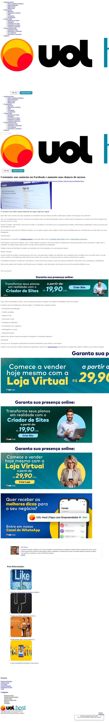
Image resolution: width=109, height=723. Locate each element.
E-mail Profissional (6, 686)
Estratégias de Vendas (13, 20)
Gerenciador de (76, 239)
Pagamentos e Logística (13, 25)
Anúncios (84, 239)
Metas (9, 14)
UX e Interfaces (11, 32)
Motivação (10, 11)
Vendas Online (8, 19)
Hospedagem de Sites (6, 687)
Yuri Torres (81, 181)
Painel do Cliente (26, 92)
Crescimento (10, 16)
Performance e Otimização (14, 31)
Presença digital (28, 181)
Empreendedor (8, 9)
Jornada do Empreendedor (11, 697)
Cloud (2, 689)
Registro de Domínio (6, 681)
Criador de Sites (5, 683)
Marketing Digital (9, 2)
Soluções (60, 181)
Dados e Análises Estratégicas (15, 3)
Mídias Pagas (11, 8)
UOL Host (14, 92)
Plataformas (10, 22)
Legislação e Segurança (13, 26)
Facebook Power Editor (57, 239)
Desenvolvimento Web (10, 28)
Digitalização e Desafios (14, 13)
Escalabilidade (11, 17)
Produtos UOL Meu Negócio (41, 181)
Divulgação (10, 181)
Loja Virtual (4, 684)
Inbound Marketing (12, 5)
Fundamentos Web (12, 29)
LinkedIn (23, 555)
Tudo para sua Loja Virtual (70, 181)
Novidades (7, 703)
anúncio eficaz (52, 347)
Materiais (6, 35)
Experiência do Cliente (13, 23)
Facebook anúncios (26, 239)
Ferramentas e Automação (14, 34)
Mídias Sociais (11, 6)
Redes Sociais (53, 181)
